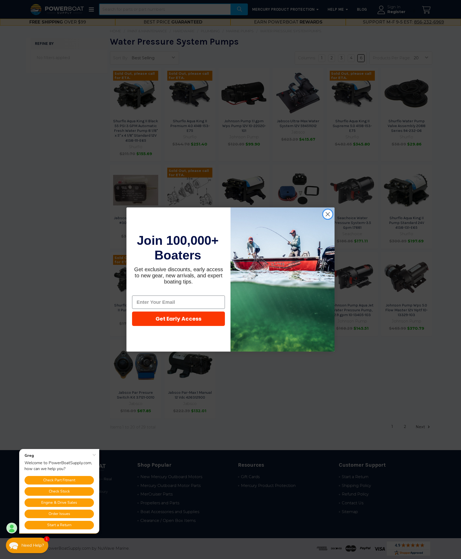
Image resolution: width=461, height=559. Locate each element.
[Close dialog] (327, 214)
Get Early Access (178, 318)
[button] (27, 545)
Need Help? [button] (32, 545)
